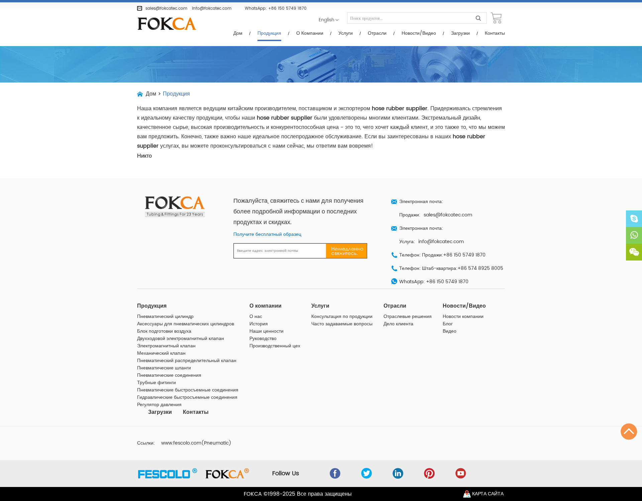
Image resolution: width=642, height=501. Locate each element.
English (326, 20)
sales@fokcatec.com (166, 8)
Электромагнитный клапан (166, 346)
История (258, 324)
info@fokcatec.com (211, 8)
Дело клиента (398, 324)
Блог (448, 324)
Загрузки (460, 33)
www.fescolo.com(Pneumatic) (196, 443)
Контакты (495, 33)
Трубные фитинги (156, 382)
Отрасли (377, 33)
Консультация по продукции (341, 316)
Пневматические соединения (169, 375)
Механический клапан (161, 353)
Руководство (263, 338)
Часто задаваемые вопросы (341, 324)
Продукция (269, 33)
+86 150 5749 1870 (287, 8)
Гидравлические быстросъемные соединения (187, 397)
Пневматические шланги (164, 368)
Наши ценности (266, 331)
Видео (449, 331)
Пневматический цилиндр (165, 316)
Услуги (345, 33)
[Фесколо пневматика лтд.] (170, 24)
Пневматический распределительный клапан (186, 360)
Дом (237, 33)
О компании (309, 33)
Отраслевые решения (408, 316)
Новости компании (463, 316)
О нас (255, 316)
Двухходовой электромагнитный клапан (180, 338)
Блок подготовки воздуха (164, 331)
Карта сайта (488, 494)
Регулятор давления (159, 404)
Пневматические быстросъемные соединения (187, 390)
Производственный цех (274, 346)
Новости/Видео (419, 33)
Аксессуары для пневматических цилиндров (185, 324)
